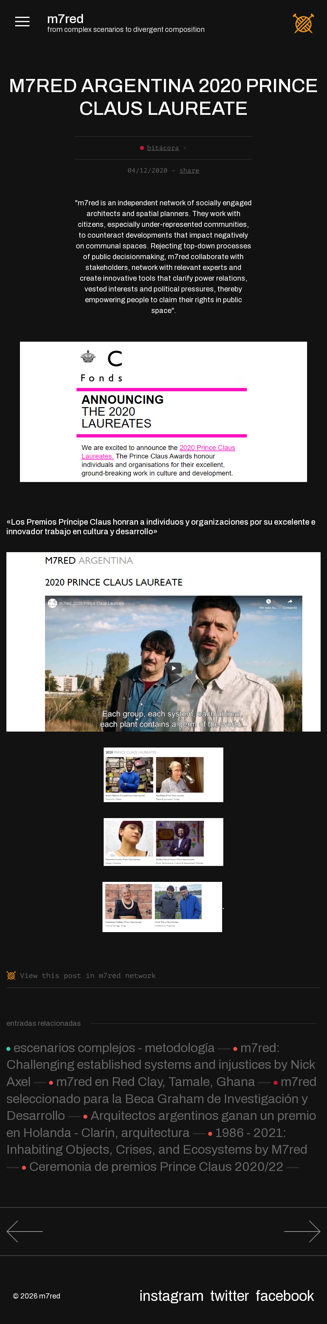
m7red (65, 19)
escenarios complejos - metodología (114, 1048)
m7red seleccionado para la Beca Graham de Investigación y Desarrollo (161, 1099)
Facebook (285, 1296)
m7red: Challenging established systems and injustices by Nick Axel (160, 1065)
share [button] (189, 170)
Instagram (172, 1296)
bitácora (163, 147)
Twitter (229, 1296)
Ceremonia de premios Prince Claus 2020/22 (156, 1167)
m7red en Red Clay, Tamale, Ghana (155, 1082)
